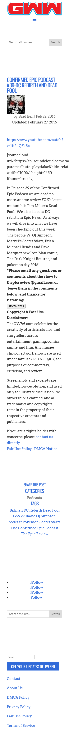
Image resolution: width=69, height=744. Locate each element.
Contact (13, 679)
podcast (15, 522)
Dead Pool (51, 510)
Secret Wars (50, 522)
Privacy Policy (18, 707)
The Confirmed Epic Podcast (34, 528)
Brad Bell (26, 116)
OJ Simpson (46, 516)
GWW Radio (24, 516)
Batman (16, 510)
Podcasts (34, 498)
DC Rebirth (33, 510)
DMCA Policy (18, 697)
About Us (15, 688)
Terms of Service (21, 726)
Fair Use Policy (19, 449)
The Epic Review (34, 534)
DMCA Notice (45, 449)
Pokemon (31, 522)
